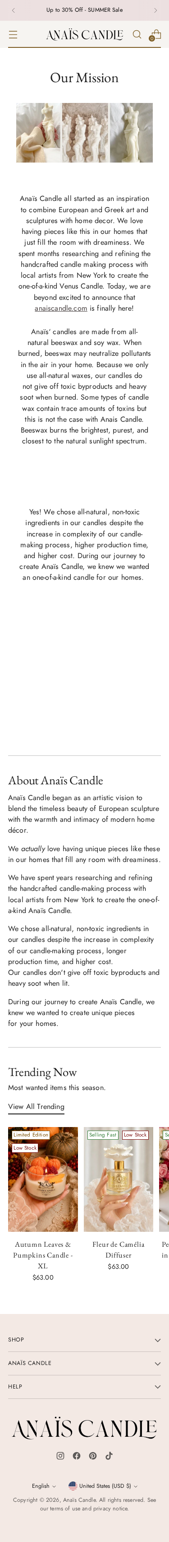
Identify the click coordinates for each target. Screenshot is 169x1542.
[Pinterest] (92, 1458)
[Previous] (13, 10)
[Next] (155, 10)
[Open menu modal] (13, 34)
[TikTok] (109, 1458)
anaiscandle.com (61, 308)
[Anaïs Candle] (84, 34)
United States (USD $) (105, 1486)
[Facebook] (76, 1458)
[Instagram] (60, 1458)
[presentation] (43, 1179)
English (41, 1486)
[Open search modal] (137, 34)
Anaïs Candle (79, 1500)
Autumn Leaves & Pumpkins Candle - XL (43, 1255)
